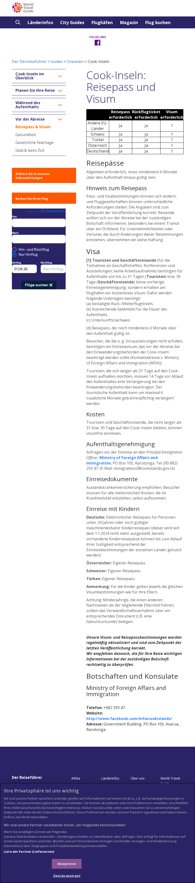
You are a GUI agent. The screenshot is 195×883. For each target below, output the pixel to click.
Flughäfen (102, 22)
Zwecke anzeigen (66, 875)
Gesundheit (25, 134)
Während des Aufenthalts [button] (27, 105)
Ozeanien (75, 61)
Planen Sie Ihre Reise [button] (35, 90)
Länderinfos (40, 22)
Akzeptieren (66, 864)
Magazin (129, 22)
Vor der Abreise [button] (30, 119)
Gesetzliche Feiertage (34, 142)
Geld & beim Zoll (29, 150)
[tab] (39, 76)
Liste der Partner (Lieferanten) (29, 851)
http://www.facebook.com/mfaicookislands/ (129, 718)
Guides (57, 61)
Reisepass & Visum (33, 126)
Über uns (138, 778)
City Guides (72, 22)
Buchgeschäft (30, 34)
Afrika (75, 778)
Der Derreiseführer (29, 61)
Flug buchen (158, 22)
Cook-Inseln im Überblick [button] (29, 76)
